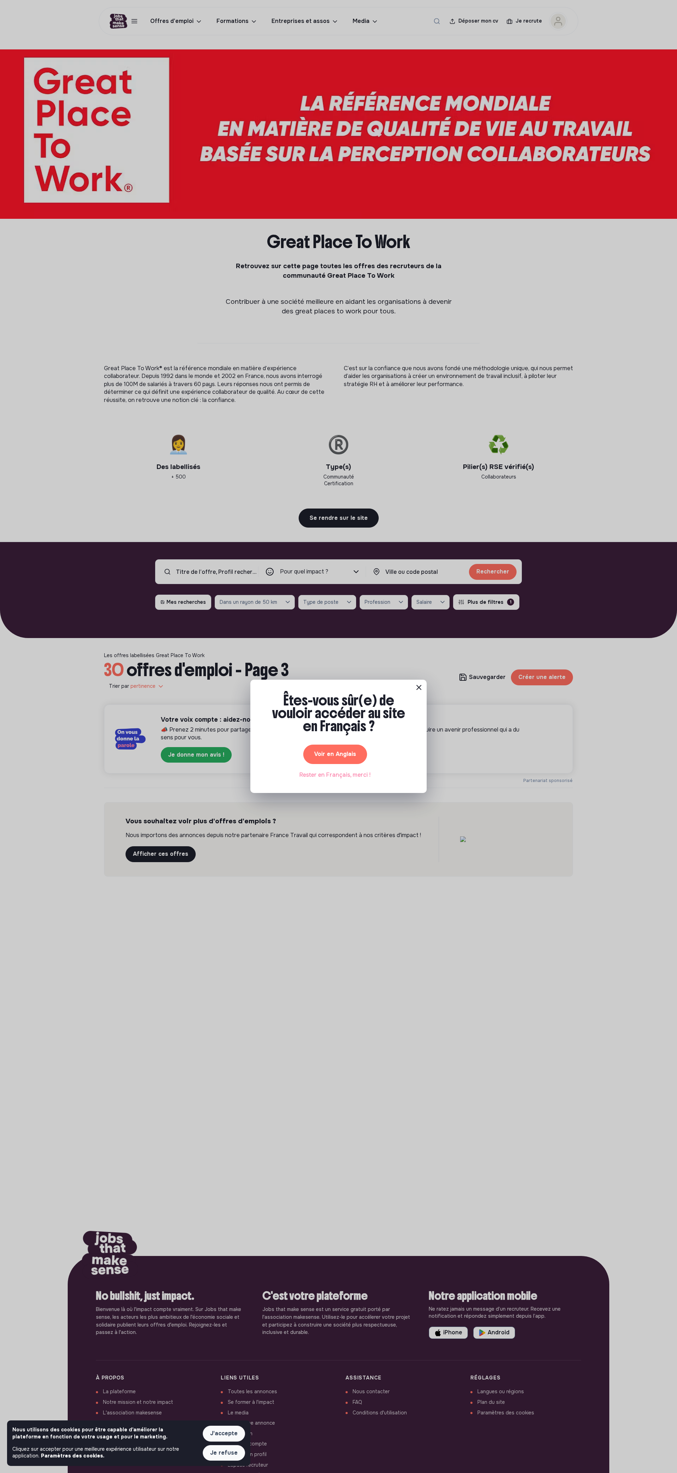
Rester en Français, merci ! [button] (335, 774)
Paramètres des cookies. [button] (72, 1456)
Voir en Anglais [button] (335, 754)
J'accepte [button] (224, 1433)
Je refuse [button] (224, 1452)
